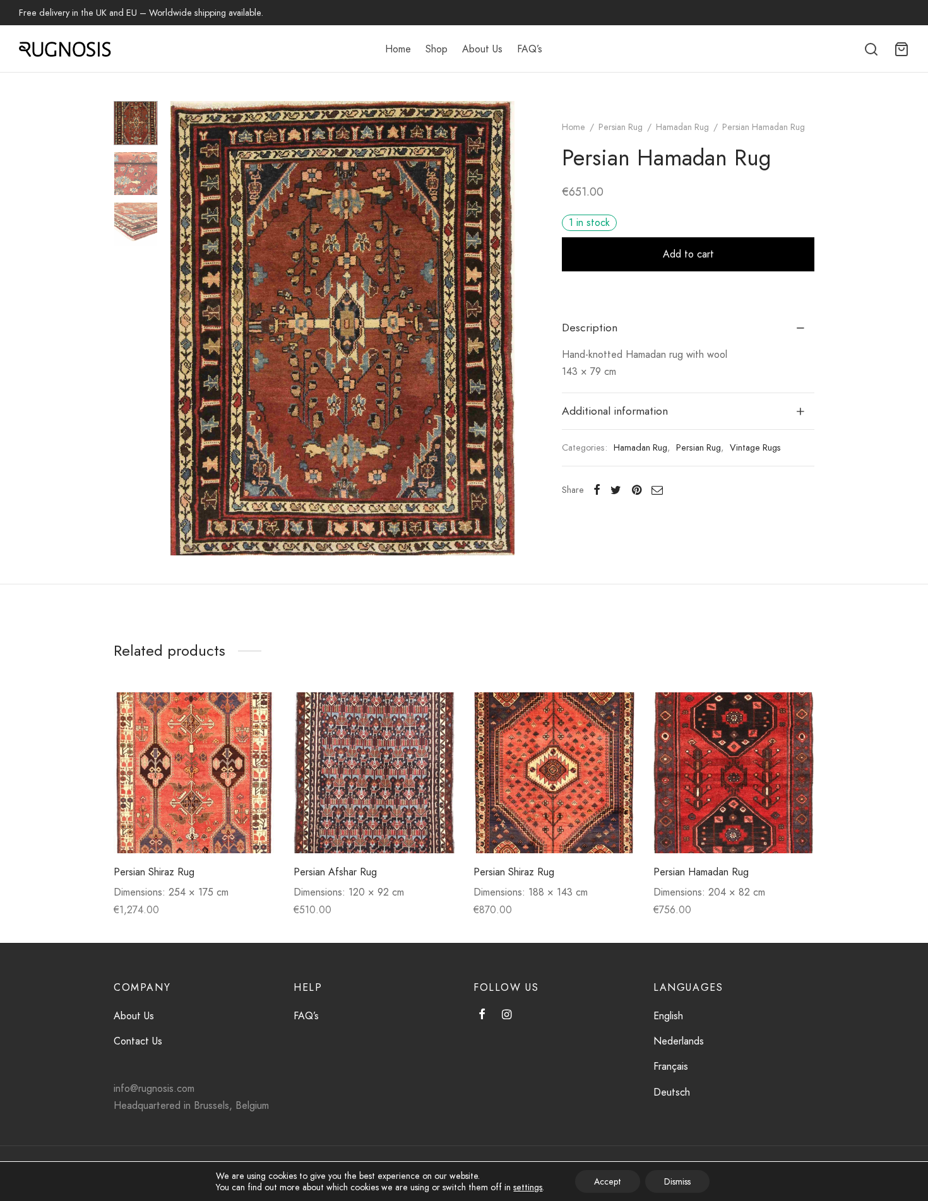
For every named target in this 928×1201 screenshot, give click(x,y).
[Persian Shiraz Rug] (194, 772)
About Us (482, 49)
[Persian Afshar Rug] (374, 772)
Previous (183, 328)
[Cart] (901, 49)
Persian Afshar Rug (335, 872)
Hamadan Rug (682, 127)
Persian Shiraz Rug (154, 872)
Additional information (615, 411)
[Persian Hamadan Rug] (733, 772)
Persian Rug (620, 127)
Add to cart (688, 254)
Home (398, 49)
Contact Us (138, 1041)
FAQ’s (529, 49)
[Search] (871, 49)
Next (502, 328)
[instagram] (506, 1015)
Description (589, 327)
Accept (607, 1181)
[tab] (688, 328)
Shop (436, 49)
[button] (255, 711)
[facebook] (482, 1015)
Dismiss (677, 1181)
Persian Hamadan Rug (701, 872)
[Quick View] (255, 740)
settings (527, 1187)
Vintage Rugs (755, 447)
